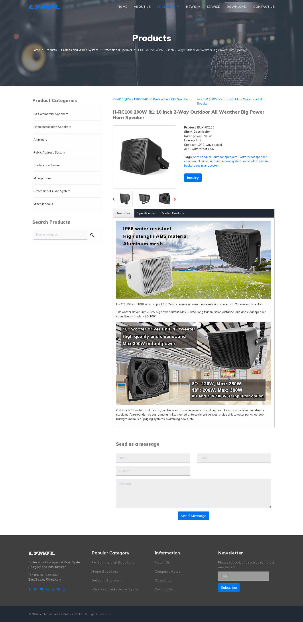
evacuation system (256, 161)
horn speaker (202, 157)
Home (122, 7)
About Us (142, 7)
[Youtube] (41, 589)
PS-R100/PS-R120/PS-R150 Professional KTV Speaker (151, 99)
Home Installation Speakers (52, 126)
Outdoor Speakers (107, 580)
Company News (168, 571)
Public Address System (49, 152)
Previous (115, 200)
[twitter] (35, 589)
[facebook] (30, 589)
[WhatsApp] (64, 589)
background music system (201, 165)
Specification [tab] (146, 213)
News (191, 7)
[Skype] (58, 589)
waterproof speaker (253, 157)
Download (236, 7)
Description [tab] (124, 213)
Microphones (42, 178)
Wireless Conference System (116, 589)
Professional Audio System (51, 191)
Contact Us (264, 7)
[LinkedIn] (47, 589)
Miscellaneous (43, 204)
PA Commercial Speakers (50, 114)
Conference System (47, 165)
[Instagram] (53, 589)
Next (176, 200)
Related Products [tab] (172, 213)
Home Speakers (105, 571)
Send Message (194, 515)
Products (166, 7)
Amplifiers (40, 139)
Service (213, 7)
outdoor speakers (225, 157)
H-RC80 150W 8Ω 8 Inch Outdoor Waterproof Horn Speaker (231, 101)
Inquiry (193, 177)
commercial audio (196, 161)
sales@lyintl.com (49, 579)
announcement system (225, 161)
